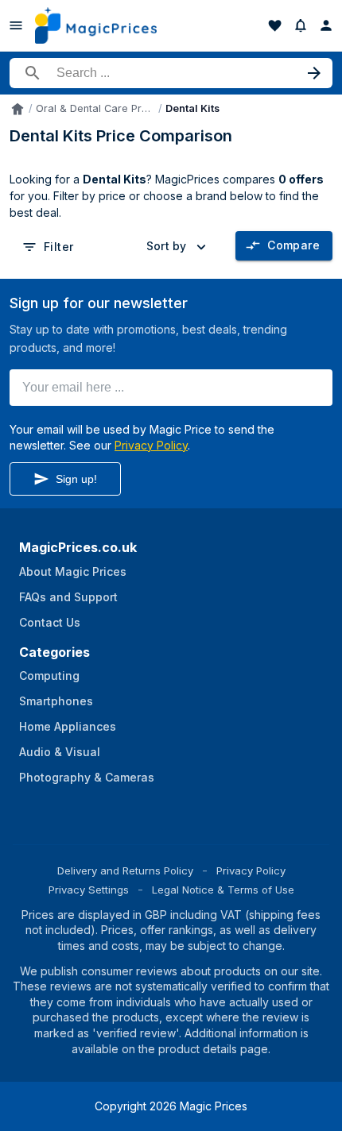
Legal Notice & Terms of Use (223, 889)
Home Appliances (67, 726)
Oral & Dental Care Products (95, 108)
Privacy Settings (89, 889)
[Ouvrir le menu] (16, 25)
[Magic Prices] (96, 25)
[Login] (326, 25)
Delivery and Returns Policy (125, 870)
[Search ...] (171, 73)
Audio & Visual (59, 752)
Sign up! (76, 479)
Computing (49, 675)
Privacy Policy (151, 445)
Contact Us (49, 622)
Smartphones (56, 701)
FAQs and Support (68, 597)
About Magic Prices (72, 571)
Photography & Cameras (86, 777)
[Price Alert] (300, 25)
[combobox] (179, 246)
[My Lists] (275, 25)
